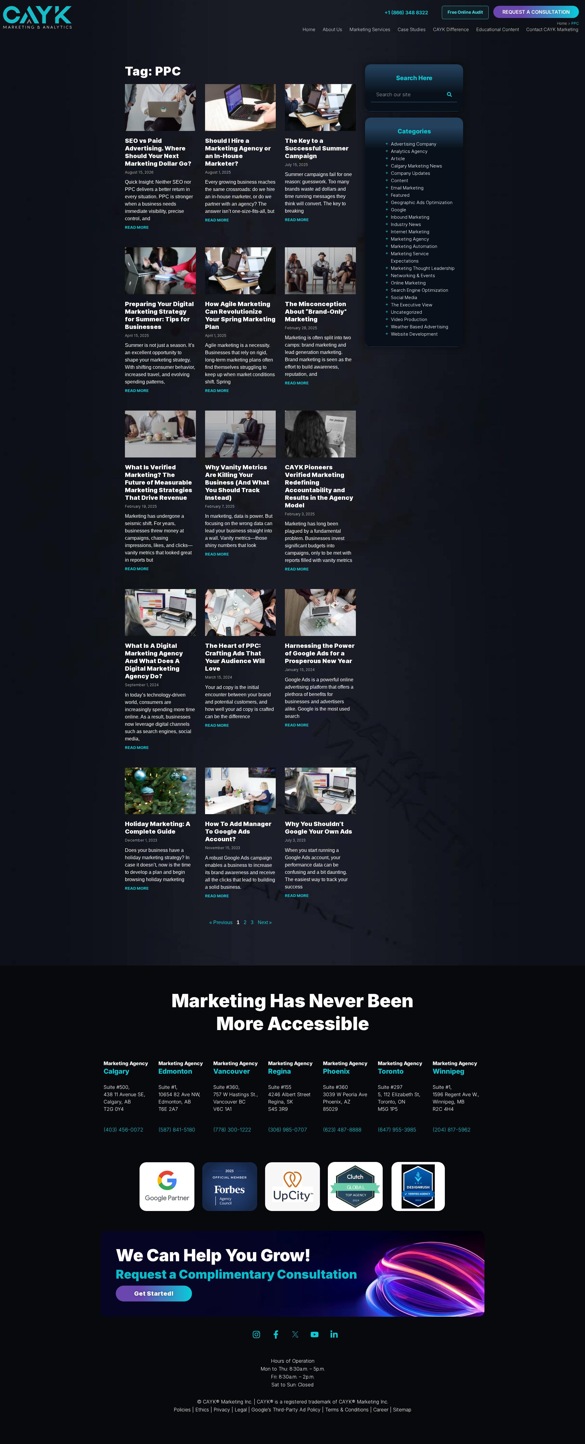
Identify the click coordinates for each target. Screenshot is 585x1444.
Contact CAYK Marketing (552, 29)
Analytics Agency (409, 151)
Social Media (404, 297)
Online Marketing (408, 283)
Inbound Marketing (410, 217)
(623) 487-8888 (342, 1130)
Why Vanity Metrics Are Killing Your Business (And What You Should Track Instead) (237, 482)
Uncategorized (406, 312)
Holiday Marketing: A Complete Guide (157, 827)
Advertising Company (413, 144)
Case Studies (412, 29)
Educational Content (497, 29)
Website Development (414, 334)
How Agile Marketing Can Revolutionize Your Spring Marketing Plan (240, 315)
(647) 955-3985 (397, 1130)
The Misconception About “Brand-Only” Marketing (316, 311)
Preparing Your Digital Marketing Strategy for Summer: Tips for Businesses (159, 315)
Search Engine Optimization (419, 290)
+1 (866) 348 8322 (406, 12)
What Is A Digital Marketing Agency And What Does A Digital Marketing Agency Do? (154, 661)
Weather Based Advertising (419, 327)
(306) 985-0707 (287, 1130)
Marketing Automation (414, 246)
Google (398, 210)
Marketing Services (369, 29)
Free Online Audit (465, 12)
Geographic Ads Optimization (421, 202)
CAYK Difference (451, 29)
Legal (241, 1410)
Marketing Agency (410, 239)
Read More (137, 227)
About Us (332, 29)
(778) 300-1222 (232, 1130)
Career (380, 1410)
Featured (400, 195)
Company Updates (410, 173)
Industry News (406, 224)
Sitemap (402, 1410)
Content (399, 180)
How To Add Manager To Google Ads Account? (238, 831)
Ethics (202, 1410)
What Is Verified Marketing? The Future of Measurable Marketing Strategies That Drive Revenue (158, 482)
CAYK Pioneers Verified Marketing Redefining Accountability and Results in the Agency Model (319, 486)
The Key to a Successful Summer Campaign (317, 148)
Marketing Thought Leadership (423, 268)
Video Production (409, 319)
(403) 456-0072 (123, 1130)
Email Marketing (407, 188)
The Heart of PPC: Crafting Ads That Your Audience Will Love (235, 657)
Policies (182, 1410)
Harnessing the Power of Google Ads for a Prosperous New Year (320, 653)
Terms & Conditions (347, 1410)
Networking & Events (413, 275)
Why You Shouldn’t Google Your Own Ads (318, 827)
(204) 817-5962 (451, 1130)
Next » (265, 922)
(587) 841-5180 (176, 1130)
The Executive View (411, 305)
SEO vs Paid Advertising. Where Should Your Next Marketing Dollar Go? (158, 152)
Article (398, 158)
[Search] (449, 94)
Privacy (222, 1410)
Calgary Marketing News (416, 166)
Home (562, 23)
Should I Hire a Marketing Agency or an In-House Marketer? (238, 152)
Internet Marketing (410, 232)
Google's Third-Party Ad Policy (286, 1410)
